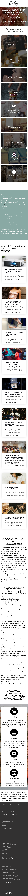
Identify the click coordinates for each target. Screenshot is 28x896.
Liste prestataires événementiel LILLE (10, 873)
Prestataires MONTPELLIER (8, 866)
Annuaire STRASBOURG (7, 878)
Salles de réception (14, 142)
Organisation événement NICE (9, 871)
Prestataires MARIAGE (7, 843)
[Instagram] (6, 893)
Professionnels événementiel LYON (10, 875)
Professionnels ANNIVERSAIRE (9, 844)
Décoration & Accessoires (14, 111)
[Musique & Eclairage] (14, 56)
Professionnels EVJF (6, 849)
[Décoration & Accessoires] (14, 107)
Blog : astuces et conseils (7, 821)
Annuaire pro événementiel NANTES (10, 872)
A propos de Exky (6, 825)
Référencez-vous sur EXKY (8, 811)
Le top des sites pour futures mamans (12, 487)
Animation (14, 175)
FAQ (3, 822)
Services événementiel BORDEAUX (10, 869)
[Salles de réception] (14, 139)
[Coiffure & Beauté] (14, 74)
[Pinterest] (10, 893)
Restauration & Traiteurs (14, 93)
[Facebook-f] (3, 893)
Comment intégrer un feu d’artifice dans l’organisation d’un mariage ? (14, 425)
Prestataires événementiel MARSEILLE (10, 876)
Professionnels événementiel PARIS (10, 868)
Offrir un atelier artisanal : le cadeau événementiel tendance (14, 334)
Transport (14, 158)
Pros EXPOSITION (6, 853)
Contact (3, 824)
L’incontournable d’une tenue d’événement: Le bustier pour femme (13, 303)
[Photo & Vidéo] (14, 41)
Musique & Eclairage (14, 61)
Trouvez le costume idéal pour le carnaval (13, 363)
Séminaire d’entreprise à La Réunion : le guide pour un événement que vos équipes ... (15, 457)
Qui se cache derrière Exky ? (8, 827)
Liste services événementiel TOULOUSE (11, 879)
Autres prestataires (6, 855)
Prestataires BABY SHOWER (8, 852)
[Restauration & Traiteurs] (14, 89)
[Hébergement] (14, 124)
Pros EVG (4, 850)
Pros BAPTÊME (5, 846)
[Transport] (14, 155)
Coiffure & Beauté (14, 77)
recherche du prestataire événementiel (10, 204)
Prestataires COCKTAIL (7, 847)
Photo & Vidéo (14, 44)
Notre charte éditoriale (7, 828)
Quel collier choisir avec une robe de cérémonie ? (13, 393)
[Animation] (14, 172)
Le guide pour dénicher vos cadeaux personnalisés (14, 518)
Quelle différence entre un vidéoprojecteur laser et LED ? (14, 271)
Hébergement (14, 127)
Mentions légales (5, 830)
